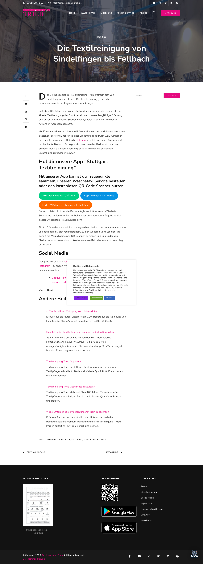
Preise (143, 13)
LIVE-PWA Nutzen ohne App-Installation (65, 205)
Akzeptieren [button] (97, 298)
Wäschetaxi (88, 13)
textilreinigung (91, 440)
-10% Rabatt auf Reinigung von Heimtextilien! (72, 311)
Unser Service (125, 13)
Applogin (170, 13)
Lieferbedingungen (150, 492)
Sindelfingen (63, 440)
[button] (194, 554)
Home (72, 13)
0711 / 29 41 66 (35, 2)
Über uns (106, 13)
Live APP (145, 514)
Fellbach (51, 440)
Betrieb (101, 37)
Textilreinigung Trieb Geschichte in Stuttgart (70, 386)
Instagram (44, 265)
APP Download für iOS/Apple (59, 195)
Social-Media (147, 497)
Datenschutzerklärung (152, 509)
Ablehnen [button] (110, 298)
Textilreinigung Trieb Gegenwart (64, 361)
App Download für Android (99, 195)
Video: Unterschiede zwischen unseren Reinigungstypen (77, 411)
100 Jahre (80, 140)
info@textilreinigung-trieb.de (67, 2)
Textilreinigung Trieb (52, 555)
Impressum (146, 503)
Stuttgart (77, 440)
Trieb (103, 440)
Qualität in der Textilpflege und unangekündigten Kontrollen (80, 332)
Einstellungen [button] (81, 298)
